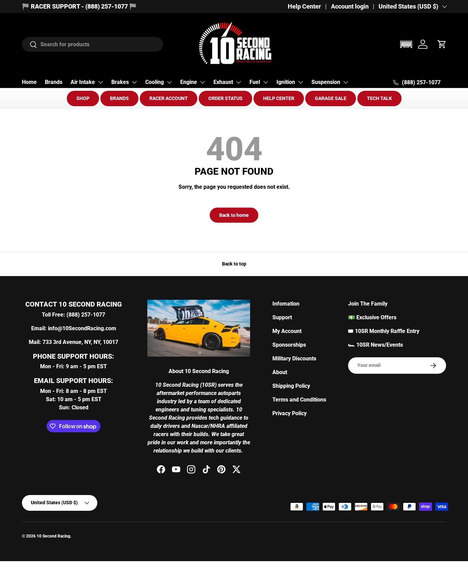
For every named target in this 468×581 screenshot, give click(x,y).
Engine (188, 82)
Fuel (254, 82)
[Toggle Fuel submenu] (265, 82)
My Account (286, 331)
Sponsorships (289, 345)
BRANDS (119, 98)
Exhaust (223, 82)
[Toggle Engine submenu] (202, 82)
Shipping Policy (291, 386)
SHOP (82, 98)
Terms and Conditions (299, 399)
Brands (53, 82)
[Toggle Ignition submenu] (300, 82)
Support (282, 317)
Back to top (234, 264)
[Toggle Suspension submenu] (346, 82)
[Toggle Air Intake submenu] (100, 82)
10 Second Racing (53, 536)
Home (29, 82)
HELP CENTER (278, 98)
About (279, 372)
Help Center (304, 6)
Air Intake (83, 82)
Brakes (120, 82)
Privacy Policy (289, 413)
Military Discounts (294, 358)
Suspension (325, 82)
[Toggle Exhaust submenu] (238, 82)
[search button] (29, 45)
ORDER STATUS (225, 98)
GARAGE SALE (330, 98)
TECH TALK (379, 98)
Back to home (234, 215)
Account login (350, 6)
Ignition (285, 82)
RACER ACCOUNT (168, 98)
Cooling (154, 82)
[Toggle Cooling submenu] (169, 82)
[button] (406, 44)
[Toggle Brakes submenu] (134, 82)
